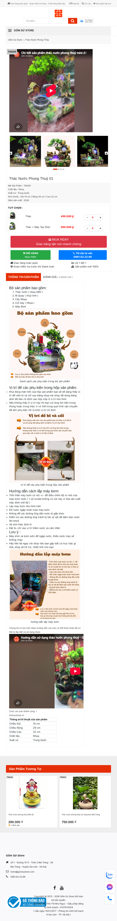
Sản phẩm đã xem (103, 3)
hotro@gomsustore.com (22, 871)
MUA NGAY (58, 242)
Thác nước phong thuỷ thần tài (21, 815)
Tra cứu (87, 3)
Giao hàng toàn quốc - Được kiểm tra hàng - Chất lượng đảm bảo (37, 3)
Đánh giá (58, 277)
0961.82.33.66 (18, 876)
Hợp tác (75, 3)
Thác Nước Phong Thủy (37, 39)
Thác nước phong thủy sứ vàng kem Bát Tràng (81, 815)
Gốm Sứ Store (15, 39)
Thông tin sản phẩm (23, 277)
